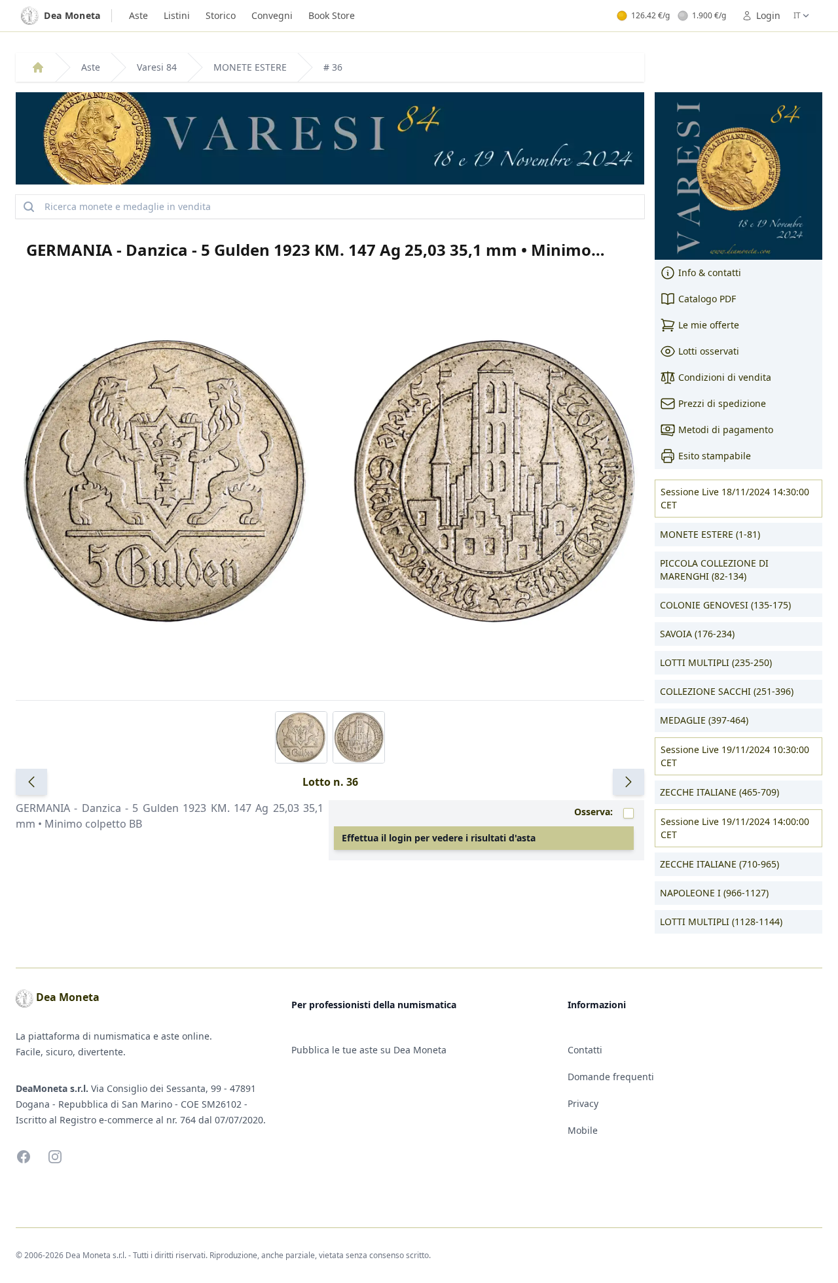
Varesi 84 (157, 67)
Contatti (585, 1050)
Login (768, 15)
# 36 (332, 67)
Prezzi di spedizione (722, 403)
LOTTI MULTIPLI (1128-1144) (721, 921)
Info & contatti (709, 272)
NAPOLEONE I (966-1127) (714, 893)
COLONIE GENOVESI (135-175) (725, 605)
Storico (221, 15)
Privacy (583, 1103)
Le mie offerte (708, 325)
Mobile (583, 1130)
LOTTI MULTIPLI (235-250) (716, 662)
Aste (138, 15)
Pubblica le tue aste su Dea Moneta (368, 1050)
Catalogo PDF (707, 298)
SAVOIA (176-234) (697, 633)
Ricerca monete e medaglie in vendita (128, 206)
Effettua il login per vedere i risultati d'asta (439, 838)
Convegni (272, 15)
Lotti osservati (708, 351)
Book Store (331, 15)
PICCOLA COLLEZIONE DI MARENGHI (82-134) (714, 569)
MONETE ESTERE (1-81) (710, 534)
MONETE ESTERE (250, 67)
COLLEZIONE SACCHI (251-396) (726, 691)
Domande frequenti (611, 1076)
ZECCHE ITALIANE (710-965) (719, 864)
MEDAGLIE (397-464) (704, 720)
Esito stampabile (714, 455)
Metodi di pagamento (725, 429)
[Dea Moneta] (38, 67)
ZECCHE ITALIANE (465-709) (719, 792)
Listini (177, 15)
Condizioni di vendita (724, 377)
